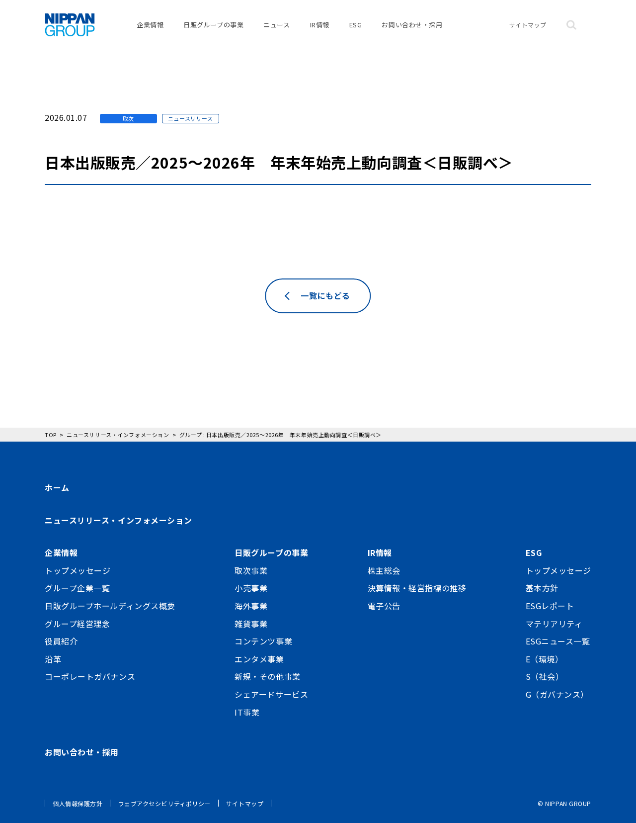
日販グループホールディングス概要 (110, 606)
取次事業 (251, 570)
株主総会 (384, 570)
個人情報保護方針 (77, 803)
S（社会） (545, 676)
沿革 (53, 659)
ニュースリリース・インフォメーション (118, 520)
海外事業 (251, 606)
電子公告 (384, 606)
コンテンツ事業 (263, 641)
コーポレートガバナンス (90, 676)
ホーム (57, 487)
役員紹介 (61, 641)
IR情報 (319, 24)
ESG (355, 24)
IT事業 (247, 712)
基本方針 (542, 588)
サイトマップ (528, 24)
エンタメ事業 (259, 659)
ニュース (276, 24)
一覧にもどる (325, 295)
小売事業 (251, 588)
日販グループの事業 (213, 24)
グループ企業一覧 (77, 588)
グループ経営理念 (77, 624)
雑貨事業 (251, 624)
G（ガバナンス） (557, 694)
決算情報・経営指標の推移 (417, 588)
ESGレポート (550, 606)
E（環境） (544, 659)
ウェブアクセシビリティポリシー (164, 803)
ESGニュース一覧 (558, 641)
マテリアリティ (554, 624)
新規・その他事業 (267, 676)
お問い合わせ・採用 (412, 24)
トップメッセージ (77, 570)
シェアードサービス (271, 694)
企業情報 (150, 24)
